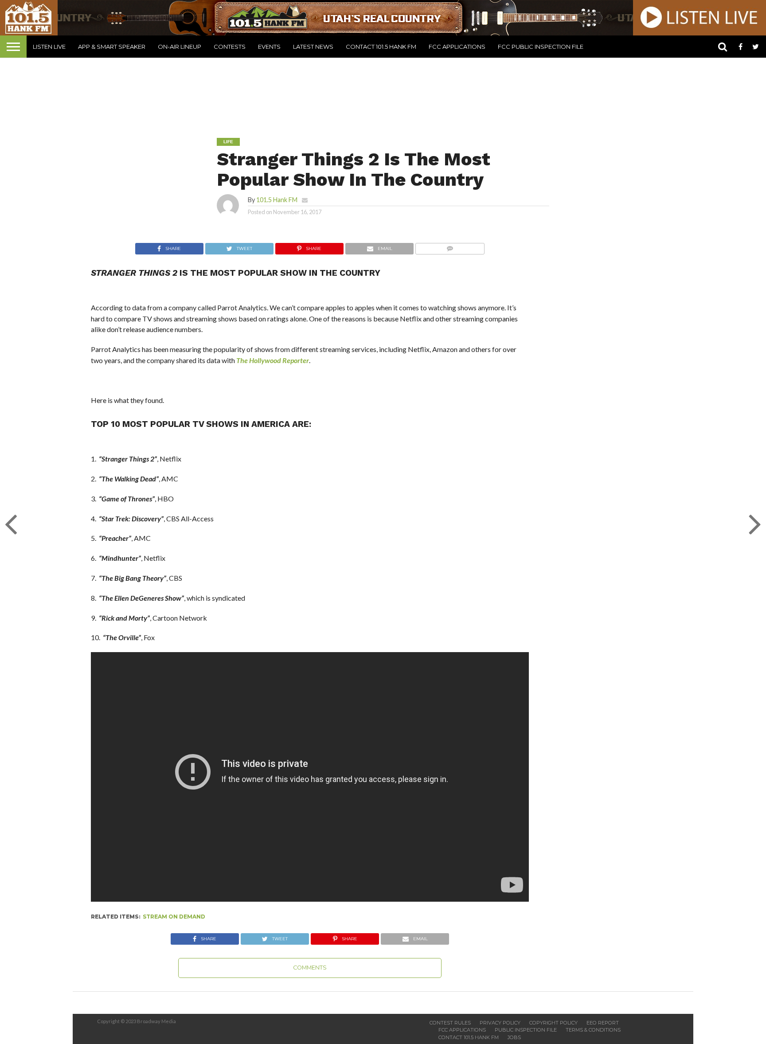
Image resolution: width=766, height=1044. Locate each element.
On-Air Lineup (179, 46)
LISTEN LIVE (49, 46)
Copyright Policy (553, 1023)
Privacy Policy (500, 1023)
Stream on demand (174, 916)
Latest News (313, 46)
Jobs (514, 1037)
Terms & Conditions (593, 1030)
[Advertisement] (383, 91)
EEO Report (602, 1023)
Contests (230, 46)
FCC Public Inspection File (540, 46)
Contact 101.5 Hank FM (381, 46)
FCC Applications (457, 46)
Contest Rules (450, 1023)
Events (269, 46)
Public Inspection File (526, 1030)
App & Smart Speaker (111, 46)
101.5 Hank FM (276, 199)
